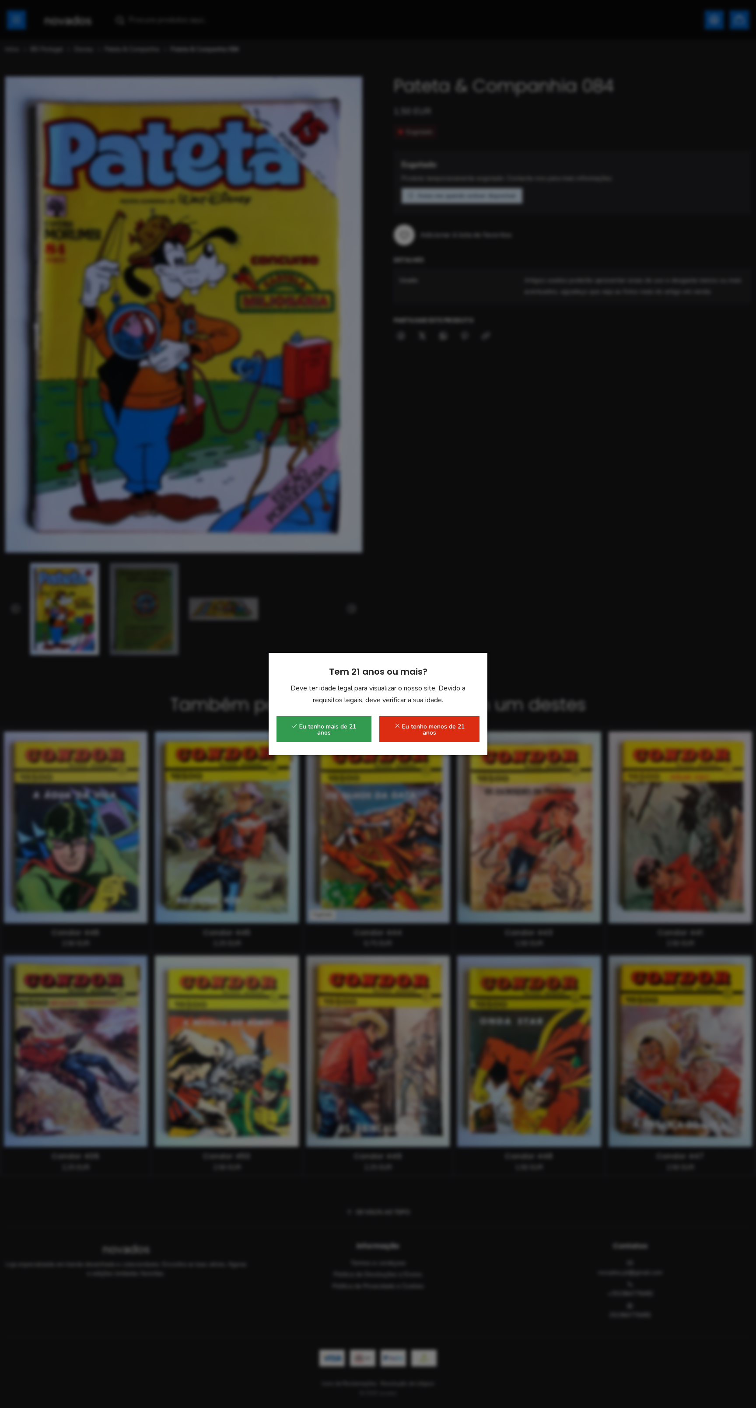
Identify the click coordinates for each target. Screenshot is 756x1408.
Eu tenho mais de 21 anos (327, 729)
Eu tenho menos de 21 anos (432, 729)
